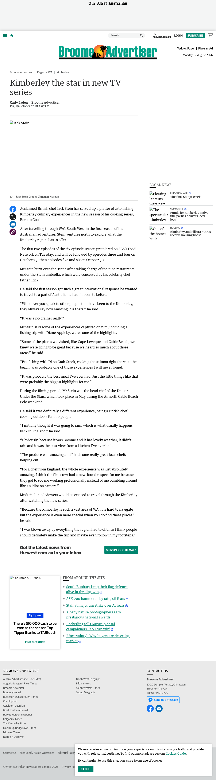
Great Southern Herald (15, 710)
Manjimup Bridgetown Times (19, 727)
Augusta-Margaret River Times (20, 683)
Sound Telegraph (85, 692)
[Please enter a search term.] (141, 35)
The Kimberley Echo (14, 723)
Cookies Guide (176, 753)
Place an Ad (205, 48)
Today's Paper (186, 48)
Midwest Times (11, 732)
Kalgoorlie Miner (12, 719)
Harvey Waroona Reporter (17, 714)
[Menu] (5, 35)
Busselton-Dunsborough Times (20, 696)
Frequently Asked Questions (37, 752)
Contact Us (9, 752)
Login (178, 35)
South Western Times (88, 688)
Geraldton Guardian (14, 705)
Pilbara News (83, 683)
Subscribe (195, 35)
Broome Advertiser (21, 72)
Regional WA (44, 72)
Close (85, 769)
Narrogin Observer (13, 736)
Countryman (10, 701)
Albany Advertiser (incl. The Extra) (22, 679)
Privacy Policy (70, 766)
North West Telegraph (88, 679)
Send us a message (166, 699)
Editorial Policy (67, 752)
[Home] (12, 35)
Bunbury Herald (12, 692)
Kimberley (63, 72)
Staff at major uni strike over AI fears (95, 605)
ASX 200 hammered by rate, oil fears (95, 598)
